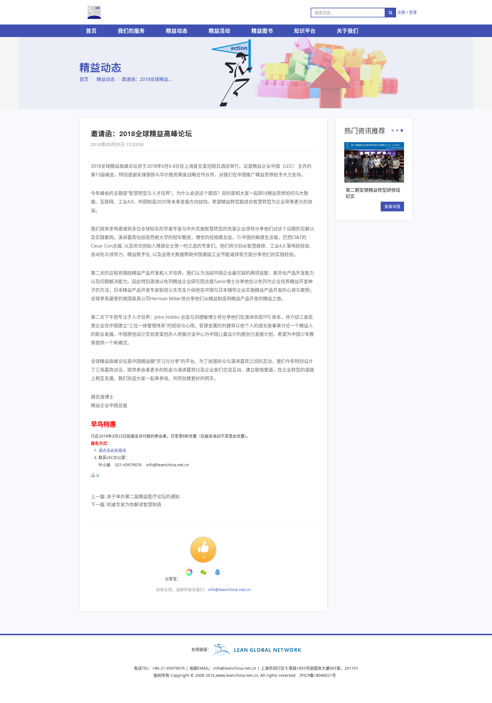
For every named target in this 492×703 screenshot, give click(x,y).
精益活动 (219, 30)
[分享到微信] (189, 572)
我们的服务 (131, 30)
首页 (91, 30)
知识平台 (305, 30)
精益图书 (262, 30)
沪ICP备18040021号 (318, 675)
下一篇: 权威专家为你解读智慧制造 (126, 504)
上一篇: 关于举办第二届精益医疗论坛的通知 (135, 496)
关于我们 (347, 30)
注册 (401, 12)
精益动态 (177, 30)
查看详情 (392, 206)
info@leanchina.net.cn (229, 589)
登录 (413, 12)
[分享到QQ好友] (217, 572)
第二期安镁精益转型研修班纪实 (373, 193)
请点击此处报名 (112, 450)
